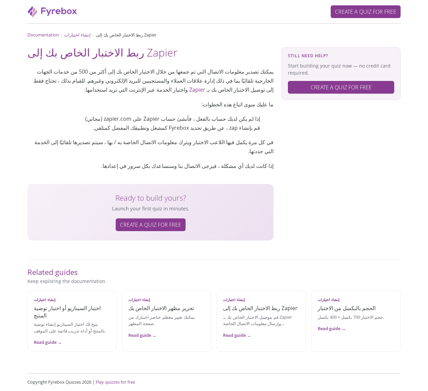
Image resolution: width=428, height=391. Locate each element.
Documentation (43, 35)
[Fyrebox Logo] (52, 11)
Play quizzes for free (115, 382)
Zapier (197, 89)
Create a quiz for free (365, 11)
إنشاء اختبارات (77, 35)
